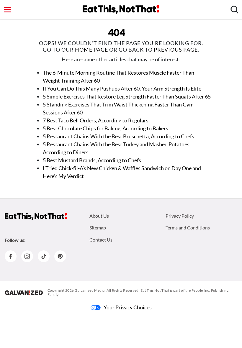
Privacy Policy (180, 216)
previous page (176, 49)
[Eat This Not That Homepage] (121, 9)
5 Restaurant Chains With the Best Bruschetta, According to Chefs (118, 136)
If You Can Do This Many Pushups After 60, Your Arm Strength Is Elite (122, 88)
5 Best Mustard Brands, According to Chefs (92, 160)
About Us (99, 216)
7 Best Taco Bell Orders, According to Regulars (95, 120)
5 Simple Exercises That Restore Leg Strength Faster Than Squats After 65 (127, 96)
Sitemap (97, 227)
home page (91, 49)
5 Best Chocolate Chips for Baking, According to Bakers (105, 128)
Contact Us (100, 239)
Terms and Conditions (188, 227)
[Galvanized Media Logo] (24, 292)
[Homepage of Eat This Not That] (35, 216)
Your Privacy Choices (128, 307)
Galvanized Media (90, 290)
